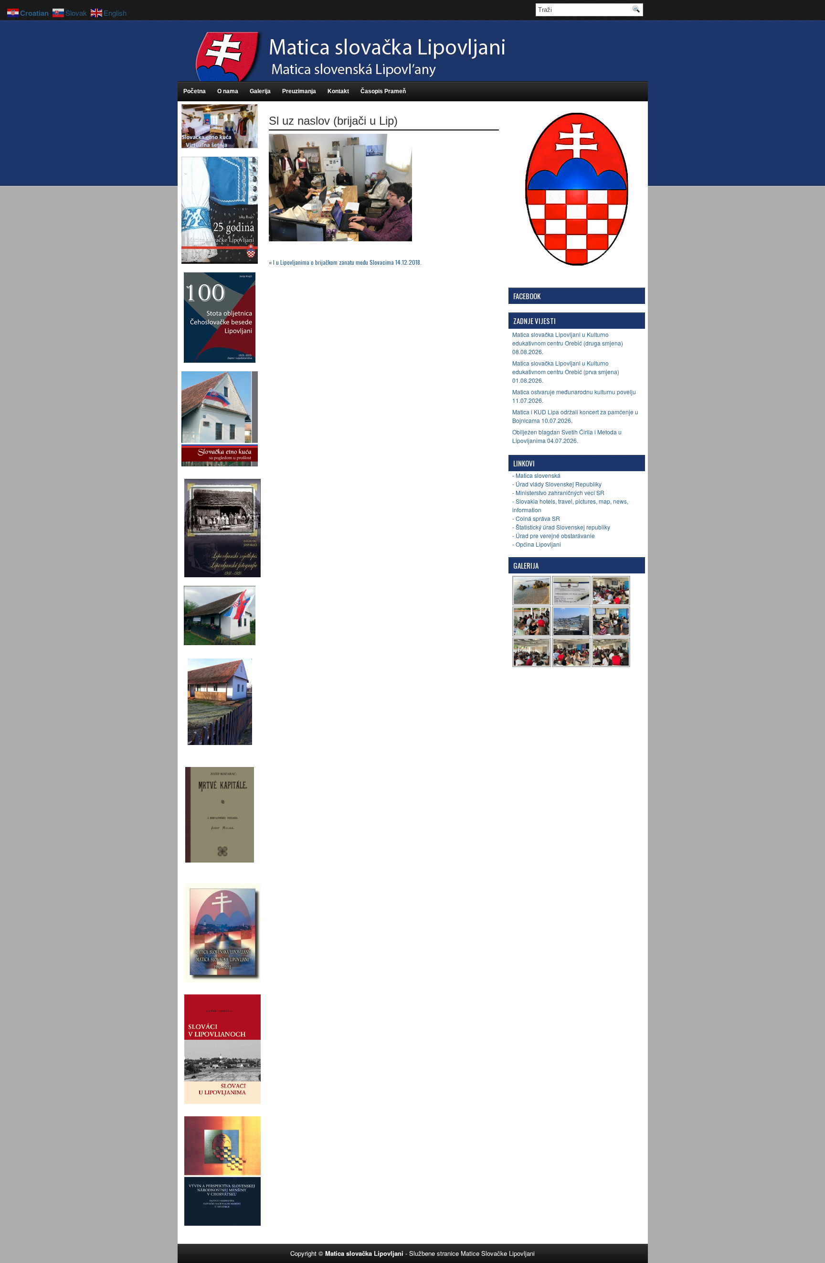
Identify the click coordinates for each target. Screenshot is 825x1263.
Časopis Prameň (383, 91)
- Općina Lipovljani (536, 544)
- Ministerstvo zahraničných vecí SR (558, 492)
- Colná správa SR (536, 518)
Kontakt (338, 91)
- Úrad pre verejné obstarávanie (553, 535)
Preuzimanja (299, 91)
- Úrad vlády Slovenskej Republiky (557, 484)
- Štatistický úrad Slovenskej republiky (561, 527)
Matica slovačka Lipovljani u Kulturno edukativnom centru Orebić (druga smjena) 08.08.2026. (567, 343)
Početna (194, 91)
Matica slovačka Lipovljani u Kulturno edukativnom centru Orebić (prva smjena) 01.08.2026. (565, 371)
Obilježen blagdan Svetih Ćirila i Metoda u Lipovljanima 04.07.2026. (567, 436)
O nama (227, 91)
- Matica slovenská (536, 475)
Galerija (260, 91)
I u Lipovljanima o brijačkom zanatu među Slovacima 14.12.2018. (347, 262)
